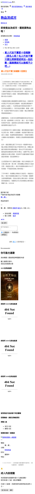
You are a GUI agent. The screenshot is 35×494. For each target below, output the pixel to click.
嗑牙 (14, 216)
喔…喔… (4, 197)
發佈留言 (4, 234)
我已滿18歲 (5, 490)
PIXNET (9, 463)
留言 (19, 208)
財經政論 (17, 36)
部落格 (7, 42)
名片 (6, 44)
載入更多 (4, 223)
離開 (11, 490)
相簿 (6, 40)
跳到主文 (4, 23)
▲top (2, 219)
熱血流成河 (8, 17)
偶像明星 (16, 213)
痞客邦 (14, 208)
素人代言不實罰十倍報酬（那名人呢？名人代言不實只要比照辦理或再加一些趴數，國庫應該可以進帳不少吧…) (19, 59)
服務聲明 (21, 465)
